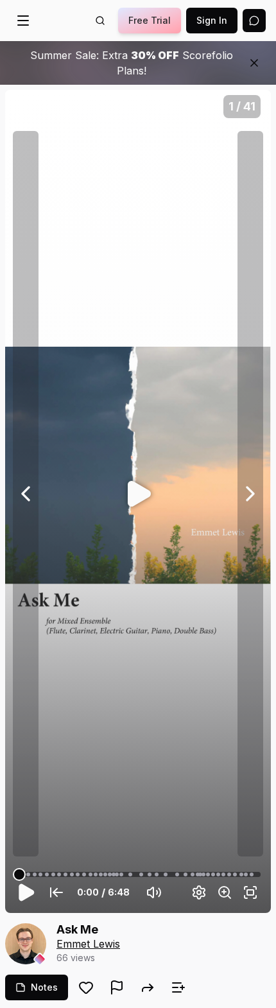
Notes (44, 987)
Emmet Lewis (88, 943)
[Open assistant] (254, 20)
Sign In (211, 20)
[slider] (19, 874)
